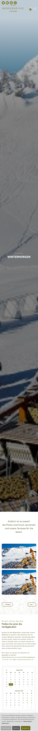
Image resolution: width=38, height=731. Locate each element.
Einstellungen (6, 728)
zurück (7, 604)
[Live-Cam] (7, 2)
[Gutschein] (11, 2)
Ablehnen (16, 728)
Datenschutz (28, 721)
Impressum (5, 723)
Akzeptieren (25, 728)
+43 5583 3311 (7, 659)
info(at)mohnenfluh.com (25, 659)
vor (32, 604)
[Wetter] (3, 2)
